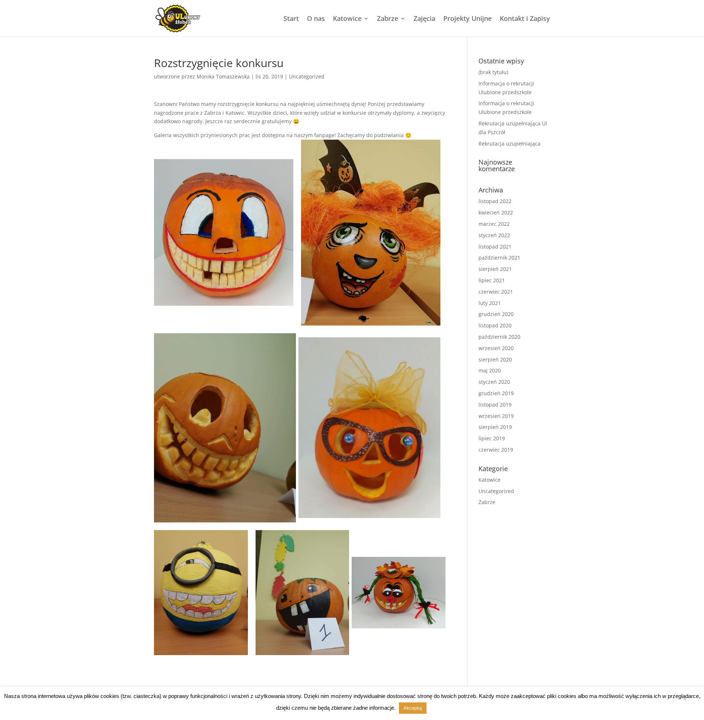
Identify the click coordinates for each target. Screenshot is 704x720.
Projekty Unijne (467, 19)
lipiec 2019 (491, 438)
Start (291, 19)
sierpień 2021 (495, 268)
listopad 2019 (494, 404)
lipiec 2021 (491, 280)
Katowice (347, 19)
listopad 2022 (494, 201)
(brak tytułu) (493, 72)
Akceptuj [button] (412, 708)
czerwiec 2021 (495, 291)
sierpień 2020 (495, 359)
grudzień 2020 (496, 314)
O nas (316, 19)
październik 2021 (499, 257)
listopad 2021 (494, 246)
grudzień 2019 (496, 393)
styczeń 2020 (494, 381)
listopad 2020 (494, 325)
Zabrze (387, 19)
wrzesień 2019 (496, 415)
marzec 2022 (494, 223)
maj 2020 (489, 370)
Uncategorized (306, 76)
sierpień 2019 (495, 426)
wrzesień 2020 (496, 348)
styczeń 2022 (494, 235)
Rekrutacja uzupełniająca (509, 143)
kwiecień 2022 (495, 212)
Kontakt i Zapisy (525, 19)
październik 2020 (499, 336)
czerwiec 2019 (495, 449)
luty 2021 (489, 303)
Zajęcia (424, 19)
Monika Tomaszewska (223, 76)
